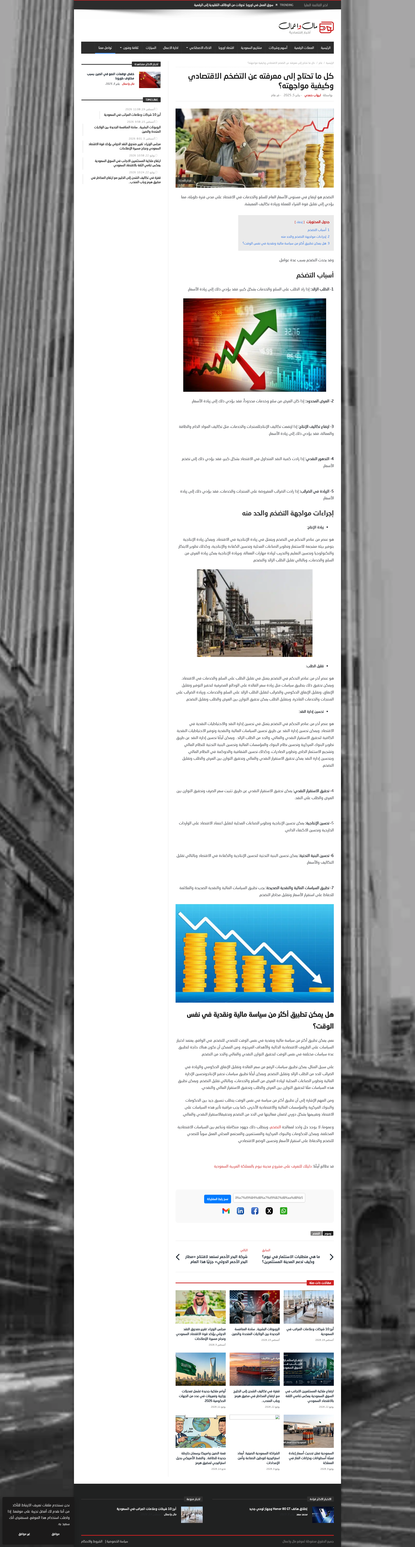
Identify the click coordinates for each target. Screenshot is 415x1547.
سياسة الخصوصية (117, 1541)
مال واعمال (127, 83)
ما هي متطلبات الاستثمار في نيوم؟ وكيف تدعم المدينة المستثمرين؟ (291, 1256)
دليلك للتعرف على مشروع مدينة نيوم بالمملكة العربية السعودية (263, 1166)
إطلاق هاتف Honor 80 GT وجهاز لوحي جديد (278, 1509)
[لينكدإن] (240, 1213)
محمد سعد (301, 1514)
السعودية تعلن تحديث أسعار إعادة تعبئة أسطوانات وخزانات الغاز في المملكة (311, 1458)
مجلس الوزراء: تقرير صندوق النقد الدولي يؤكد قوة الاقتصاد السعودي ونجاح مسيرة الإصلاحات (201, 1334)
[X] (269, 1213)
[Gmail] (226, 1213)
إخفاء (300, 222)
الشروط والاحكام (91, 1541)
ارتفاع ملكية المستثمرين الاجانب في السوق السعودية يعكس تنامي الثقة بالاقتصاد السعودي (309, 1396)
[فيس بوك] (255, 1213)
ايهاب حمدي (313, 95)
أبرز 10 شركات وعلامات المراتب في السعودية (146, 1509)
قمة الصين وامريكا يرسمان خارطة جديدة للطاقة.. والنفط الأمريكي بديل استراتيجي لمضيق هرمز (201, 1458)
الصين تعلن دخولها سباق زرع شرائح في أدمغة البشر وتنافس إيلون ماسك (229, 5)
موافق (56, 1534)
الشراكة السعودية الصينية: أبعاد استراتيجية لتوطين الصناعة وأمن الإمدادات (259, 1458)
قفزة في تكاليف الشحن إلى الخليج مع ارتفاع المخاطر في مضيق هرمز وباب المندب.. (256, 1396)
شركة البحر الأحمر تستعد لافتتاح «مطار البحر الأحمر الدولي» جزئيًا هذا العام (216, 1256)
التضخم (275, 1126)
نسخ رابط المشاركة (217, 1199)
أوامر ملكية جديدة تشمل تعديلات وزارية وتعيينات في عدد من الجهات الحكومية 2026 (202, 1396)
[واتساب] (284, 1213)
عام (321, 62)
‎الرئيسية (330, 62)
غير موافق (24, 1534)
